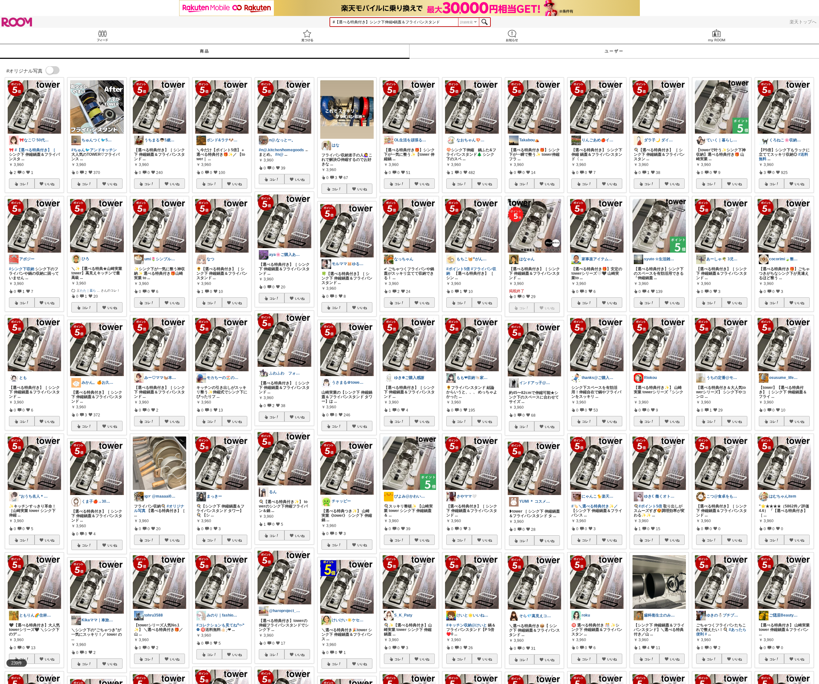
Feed (102, 35)
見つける (307, 35)
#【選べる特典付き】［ (35, 150)
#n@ (279, 154)
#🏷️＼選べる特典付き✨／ (594, 506)
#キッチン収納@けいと (466, 625)
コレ (23, 183)
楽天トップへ (803, 21)
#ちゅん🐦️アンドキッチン (94, 150)
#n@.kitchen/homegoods (281, 150)
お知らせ (512, 35)
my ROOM (716, 35)
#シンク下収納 (21, 269)
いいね (49, 183)
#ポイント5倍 (458, 269)
